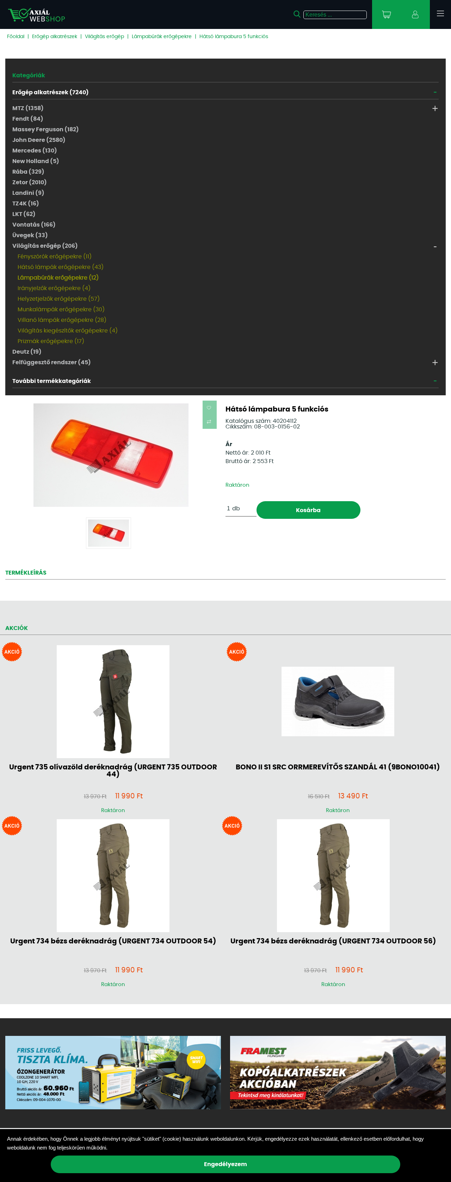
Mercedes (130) (34, 151)
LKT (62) (24, 214)
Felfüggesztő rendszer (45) (51, 362)
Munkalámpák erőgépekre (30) (61, 309)
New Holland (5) (35, 161)
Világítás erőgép (104, 36)
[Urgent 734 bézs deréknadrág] (113, 876)
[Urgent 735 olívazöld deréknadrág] (113, 702)
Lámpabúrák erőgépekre (162, 36)
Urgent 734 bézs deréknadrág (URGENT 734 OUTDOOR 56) (333, 941)
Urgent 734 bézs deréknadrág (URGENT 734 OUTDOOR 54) (113, 941)
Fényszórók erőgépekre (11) (55, 256)
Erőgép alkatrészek (54, 36)
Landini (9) (28, 193)
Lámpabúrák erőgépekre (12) (58, 278)
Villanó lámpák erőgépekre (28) (62, 320)
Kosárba (308, 510)
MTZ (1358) (28, 108)
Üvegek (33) (30, 235)
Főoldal (15, 36)
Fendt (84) (27, 119)
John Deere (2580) (39, 140)
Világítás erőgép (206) (45, 246)
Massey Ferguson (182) (45, 129)
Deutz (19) (27, 352)
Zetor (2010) (29, 182)
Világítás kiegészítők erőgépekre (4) (68, 331)
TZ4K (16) (25, 203)
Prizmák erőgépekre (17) (51, 341)
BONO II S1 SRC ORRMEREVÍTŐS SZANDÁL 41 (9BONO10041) (338, 767)
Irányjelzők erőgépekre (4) (54, 288)
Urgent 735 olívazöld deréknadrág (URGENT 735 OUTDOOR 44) (113, 771)
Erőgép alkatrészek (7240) (50, 92)
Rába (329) (28, 172)
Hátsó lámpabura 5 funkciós (233, 36)
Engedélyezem (225, 1164)
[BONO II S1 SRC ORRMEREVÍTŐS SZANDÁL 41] (338, 702)
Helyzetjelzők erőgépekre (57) (59, 299)
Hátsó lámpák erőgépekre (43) (61, 267)
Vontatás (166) (34, 225)
